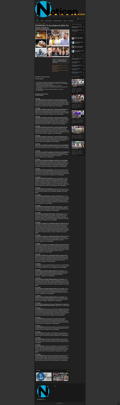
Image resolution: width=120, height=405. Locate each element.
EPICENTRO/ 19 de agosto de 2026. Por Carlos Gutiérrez (77, 147)
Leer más (77, 92)
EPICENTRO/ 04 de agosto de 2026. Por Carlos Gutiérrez (77, 132)
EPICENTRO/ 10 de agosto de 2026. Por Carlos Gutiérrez (77, 116)
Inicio (36, 23)
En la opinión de (70, 20)
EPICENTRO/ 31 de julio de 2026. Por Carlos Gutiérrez (78, 100)
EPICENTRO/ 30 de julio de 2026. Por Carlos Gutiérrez (78, 85)
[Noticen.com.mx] (60, 16)
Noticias (42, 20)
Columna (37, 20)
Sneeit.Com (61, 403)
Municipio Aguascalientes (58, 20)
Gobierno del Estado (48, 20)
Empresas (65, 20)
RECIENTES (74, 34)
